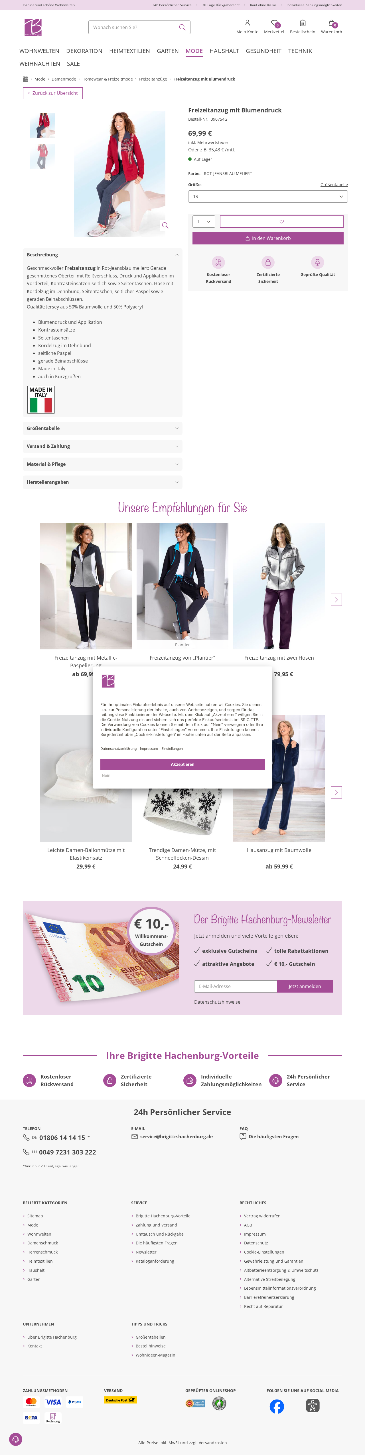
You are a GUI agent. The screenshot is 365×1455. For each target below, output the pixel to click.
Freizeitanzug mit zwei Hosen (279, 657)
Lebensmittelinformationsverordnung (280, 1288)
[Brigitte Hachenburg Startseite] (32, 27)
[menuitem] (39, 50)
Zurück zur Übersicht (55, 93)
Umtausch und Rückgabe (160, 1234)
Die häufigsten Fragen (274, 1136)
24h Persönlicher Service (172, 5)
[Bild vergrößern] (165, 225)
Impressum (255, 1234)
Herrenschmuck (42, 1252)
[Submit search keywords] (182, 27)
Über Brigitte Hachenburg (52, 1337)
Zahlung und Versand (156, 1225)
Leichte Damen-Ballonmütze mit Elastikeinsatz (86, 854)
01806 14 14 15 (62, 1137)
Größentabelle (334, 184)
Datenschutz (256, 1243)
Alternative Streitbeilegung (269, 1279)
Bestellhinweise (151, 1346)
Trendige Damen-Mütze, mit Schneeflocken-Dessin (182, 854)
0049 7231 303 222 (67, 1152)
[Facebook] (277, 1406)
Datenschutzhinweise (217, 1002)
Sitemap (35, 1216)
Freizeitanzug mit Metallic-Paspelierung (85, 661)
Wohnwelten (39, 1234)
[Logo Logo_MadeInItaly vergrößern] (41, 399)
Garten (33, 1279)
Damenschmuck (42, 1243)
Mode (32, 1225)
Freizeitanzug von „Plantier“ (182, 657)
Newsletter (146, 1252)
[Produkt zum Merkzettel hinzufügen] (282, 221)
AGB (248, 1225)
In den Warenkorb (271, 238)
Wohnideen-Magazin (155, 1355)
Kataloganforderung (155, 1261)
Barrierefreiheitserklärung (269, 1297)
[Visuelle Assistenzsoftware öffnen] (310, 1405)
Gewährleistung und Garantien (273, 1261)
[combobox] (139, 27)
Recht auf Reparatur (263, 1306)
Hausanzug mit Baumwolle (279, 850)
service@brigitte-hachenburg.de (176, 1136)
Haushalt (35, 1270)
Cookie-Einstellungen (264, 1252)
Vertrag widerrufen (262, 1216)
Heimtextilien (40, 1261)
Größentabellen (151, 1337)
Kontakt (34, 1346)
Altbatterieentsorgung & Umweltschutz (281, 1270)
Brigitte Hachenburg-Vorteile (163, 1216)
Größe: (195, 184)
